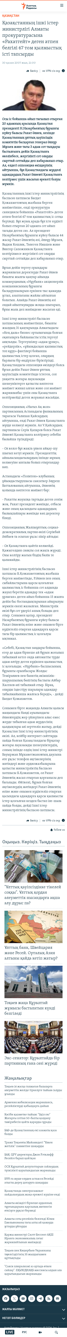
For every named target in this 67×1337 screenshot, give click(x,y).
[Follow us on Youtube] (23, 1298)
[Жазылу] (57, 1298)
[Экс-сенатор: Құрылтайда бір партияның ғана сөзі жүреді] (33, 1037)
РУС (24, 1332)
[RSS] (48, 1298)
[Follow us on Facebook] (5, 1298)
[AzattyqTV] (40, 1332)
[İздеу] (56, 1332)
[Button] (32, 71)
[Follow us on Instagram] (31, 1298)
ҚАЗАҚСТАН (10, 16)
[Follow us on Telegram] (40, 1298)
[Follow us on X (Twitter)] (14, 1298)
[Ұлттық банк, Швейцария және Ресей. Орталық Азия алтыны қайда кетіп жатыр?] (33, 927)
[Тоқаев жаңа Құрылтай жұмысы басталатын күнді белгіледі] (33, 982)
